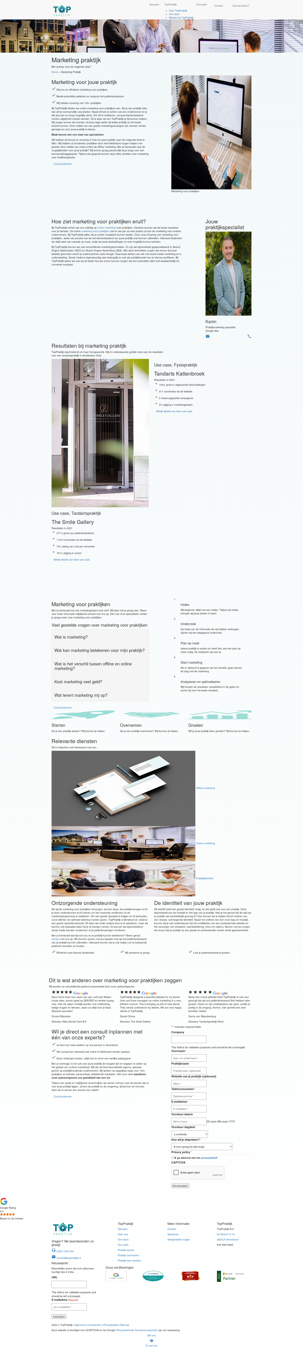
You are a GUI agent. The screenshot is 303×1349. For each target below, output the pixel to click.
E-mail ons (151, 1345)
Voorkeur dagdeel (183, 1127)
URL (55, 1277)
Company (177, 1032)
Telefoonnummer (183, 1089)
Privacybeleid (110, 1325)
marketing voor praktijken (95, 231)
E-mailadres (179, 1102)
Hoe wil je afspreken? (186, 1140)
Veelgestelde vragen (178, 1239)
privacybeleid (209, 1157)
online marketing (106, 227)
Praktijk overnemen (128, 1255)
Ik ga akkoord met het (196, 1157)
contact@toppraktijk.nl (66, 1258)
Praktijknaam (180, 1063)
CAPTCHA (178, 1162)
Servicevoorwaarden (146, 1330)
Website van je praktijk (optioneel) (193, 1076)
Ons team (174, 14)
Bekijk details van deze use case (72, 559)
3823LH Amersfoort (228, 1239)
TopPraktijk (170, 4)
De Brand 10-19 (226, 1234)
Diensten (154, 4)
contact (56, 939)
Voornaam (178, 1051)
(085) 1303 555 (63, 1251)
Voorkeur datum (182, 1114)
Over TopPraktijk (178, 10)
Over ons (123, 1234)
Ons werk (201, 4)
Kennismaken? (241, 5)
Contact (218, 5)
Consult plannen (63, 164)
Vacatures (173, 1234)
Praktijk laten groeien (129, 1260)
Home (55, 72)
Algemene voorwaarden (88, 1325)
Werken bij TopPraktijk (181, 17)
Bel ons (151, 1335)
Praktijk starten (126, 1250)
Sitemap (124, 1325)
